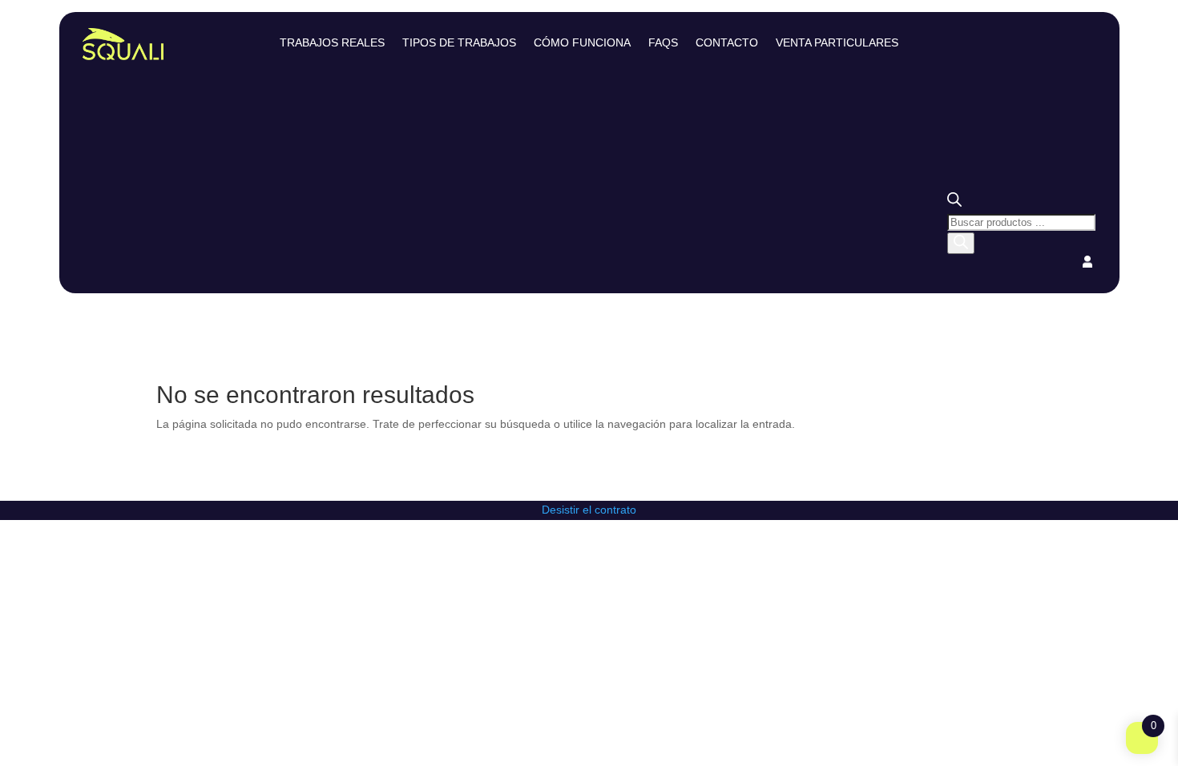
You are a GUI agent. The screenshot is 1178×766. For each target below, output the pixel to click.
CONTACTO (727, 43)
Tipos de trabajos (459, 43)
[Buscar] (960, 243)
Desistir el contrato (589, 509)
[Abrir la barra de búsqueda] (954, 202)
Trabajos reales (332, 43)
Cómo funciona (582, 43)
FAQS (663, 43)
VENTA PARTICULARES (837, 43)
